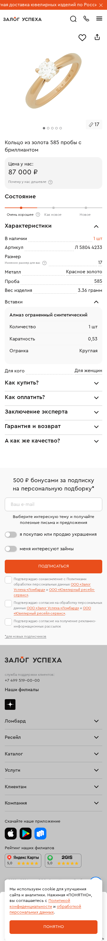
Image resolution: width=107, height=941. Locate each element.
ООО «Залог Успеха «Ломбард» (53, 608)
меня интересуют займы (47, 548)
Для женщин (88, 371)
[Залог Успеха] (22, 19)
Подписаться (53, 566)
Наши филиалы (22, 689)
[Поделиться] (97, 37)
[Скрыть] (101, 5)
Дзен (10, 704)
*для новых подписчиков (25, 636)
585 (98, 281)
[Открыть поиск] (73, 19)
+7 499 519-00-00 (22, 680)
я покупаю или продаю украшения (58, 534)
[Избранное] (82, 37)
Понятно (53, 927)
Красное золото (84, 272)
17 (100, 262)
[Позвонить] (86, 18)
